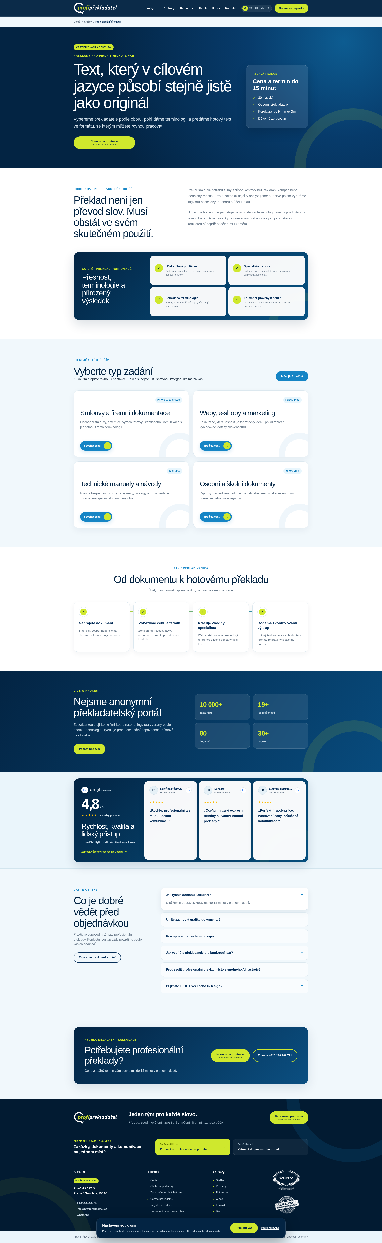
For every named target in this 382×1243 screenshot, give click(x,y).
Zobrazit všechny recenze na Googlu (104, 851)
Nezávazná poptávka (291, 8)
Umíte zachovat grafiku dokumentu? (193, 919)
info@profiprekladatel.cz (90, 1208)
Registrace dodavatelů (163, 1205)
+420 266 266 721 (85, 1202)
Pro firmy (169, 8)
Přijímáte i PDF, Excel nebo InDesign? (194, 986)
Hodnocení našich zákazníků (167, 1211)
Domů (77, 21)
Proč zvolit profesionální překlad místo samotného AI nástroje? (213, 969)
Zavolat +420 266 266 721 (275, 1055)
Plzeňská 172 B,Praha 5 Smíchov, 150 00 (90, 1191)
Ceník (203, 8)
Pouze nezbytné (270, 1228)
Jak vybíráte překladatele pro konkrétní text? (199, 952)
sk (250, 8)
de (262, 8)
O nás (216, 8)
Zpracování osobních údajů (166, 1192)
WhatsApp (81, 1214)
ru (268, 8)
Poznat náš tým (89, 748)
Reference (187, 8)
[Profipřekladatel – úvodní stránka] (95, 8)
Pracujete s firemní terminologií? (190, 936)
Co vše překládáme (161, 1198)
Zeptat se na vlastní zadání (97, 957)
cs (245, 8)
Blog (218, 1211)
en (256, 8)
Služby (151, 8)
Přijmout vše (244, 1227)
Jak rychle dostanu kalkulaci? (188, 895)
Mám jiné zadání (292, 376)
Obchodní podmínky (162, 1186)
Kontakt (230, 8)
